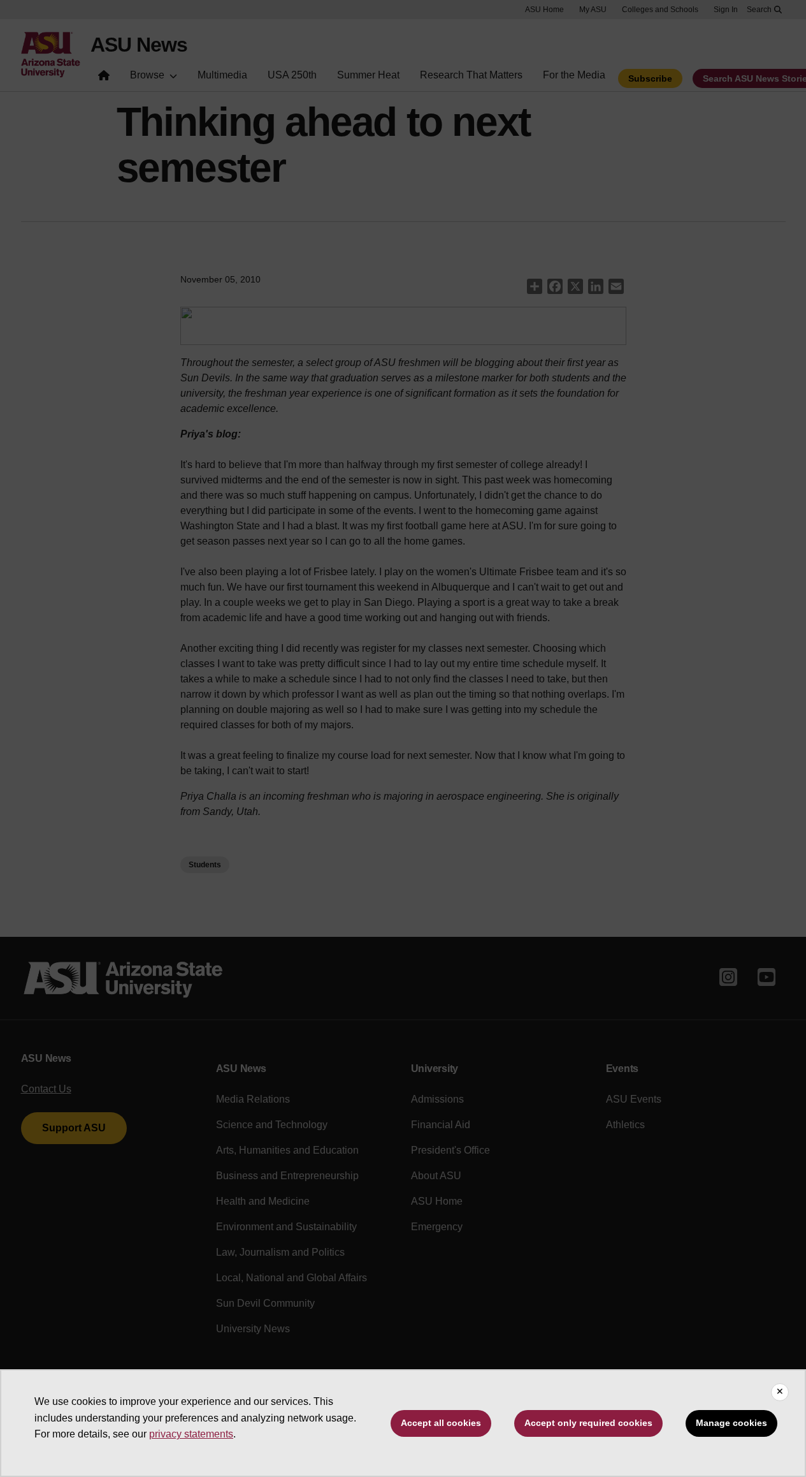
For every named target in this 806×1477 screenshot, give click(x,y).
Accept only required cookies (588, 1423)
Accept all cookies (441, 1423)
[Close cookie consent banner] (780, 1392)
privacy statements (191, 1434)
